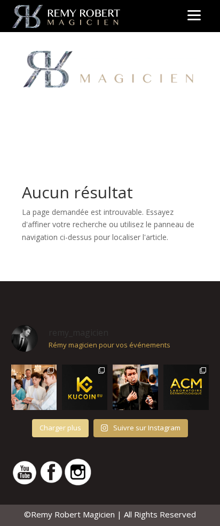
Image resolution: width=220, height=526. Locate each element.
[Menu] (194, 14)
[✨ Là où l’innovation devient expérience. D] (84, 387)
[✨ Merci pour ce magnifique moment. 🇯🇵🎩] (34, 387)
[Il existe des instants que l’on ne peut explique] (135, 387)
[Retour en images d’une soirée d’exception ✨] (186, 387)
